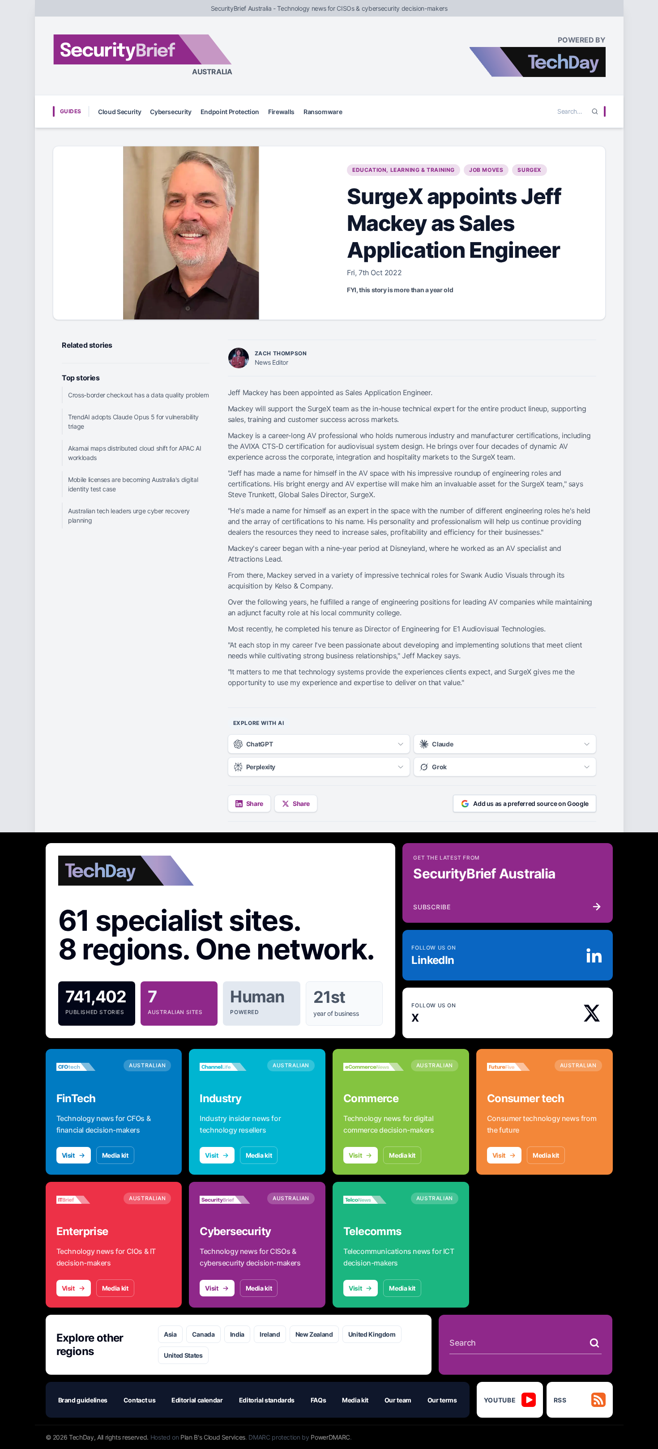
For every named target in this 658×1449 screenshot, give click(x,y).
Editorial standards (267, 1400)
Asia (170, 1334)
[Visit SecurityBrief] (230, 1200)
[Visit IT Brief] (86, 1200)
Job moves (486, 169)
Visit (68, 1155)
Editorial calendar (197, 1400)
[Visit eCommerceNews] (373, 1067)
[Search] (595, 111)
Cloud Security (119, 111)
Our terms (442, 1400)
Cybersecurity (170, 111)
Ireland (270, 1334)
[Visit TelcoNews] (373, 1200)
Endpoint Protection (230, 111)
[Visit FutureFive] (517, 1067)
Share (254, 803)
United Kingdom (372, 1334)
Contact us (140, 1400)
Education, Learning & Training (403, 169)
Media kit (115, 1155)
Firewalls (281, 111)
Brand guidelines (82, 1400)
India (237, 1334)
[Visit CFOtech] (86, 1067)
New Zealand (314, 1334)
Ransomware (322, 111)
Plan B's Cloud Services (212, 1437)
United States (183, 1355)
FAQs (318, 1400)
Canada (203, 1334)
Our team (398, 1400)
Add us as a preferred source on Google (531, 803)
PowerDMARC (330, 1437)
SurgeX (529, 169)
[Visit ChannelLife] (230, 1067)
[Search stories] (594, 1343)
